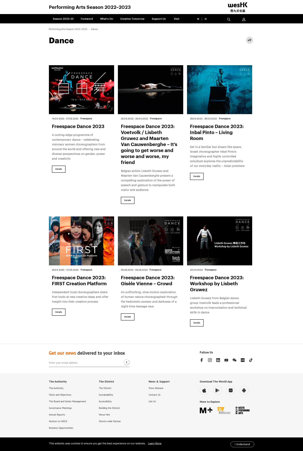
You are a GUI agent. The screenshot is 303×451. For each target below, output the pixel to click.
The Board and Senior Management (67, 401)
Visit (176, 19)
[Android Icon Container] (244, 390)
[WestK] (240, 7)
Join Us (152, 401)
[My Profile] (244, 19)
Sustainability (106, 394)
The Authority (56, 388)
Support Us (159, 19)
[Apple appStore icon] (204, 390)
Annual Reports (57, 414)
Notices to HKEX (58, 421)
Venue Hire (104, 414)
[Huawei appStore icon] (230, 390)
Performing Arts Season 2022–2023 (68, 29)
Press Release (156, 388)
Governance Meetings (60, 407)
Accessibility (105, 401)
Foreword (87, 19)
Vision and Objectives (60, 394)
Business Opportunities (61, 427)
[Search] (229, 19)
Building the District (109, 407)
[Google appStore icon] (217, 390)
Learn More (154, 443)
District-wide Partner (110, 421)
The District (105, 388)
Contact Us (154, 394)
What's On (106, 19)
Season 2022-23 (63, 19)
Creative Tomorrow (132, 19)
